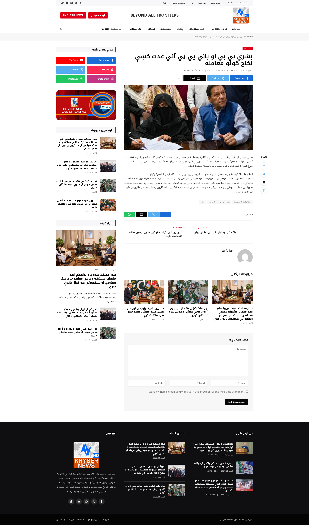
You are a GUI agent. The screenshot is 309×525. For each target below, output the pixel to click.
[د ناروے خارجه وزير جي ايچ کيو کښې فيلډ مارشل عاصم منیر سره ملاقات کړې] (144, 292)
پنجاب (180, 28)
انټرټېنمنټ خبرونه (112, 28)
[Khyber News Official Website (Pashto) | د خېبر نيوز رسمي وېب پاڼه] (241, 15)
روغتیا (165, 3)
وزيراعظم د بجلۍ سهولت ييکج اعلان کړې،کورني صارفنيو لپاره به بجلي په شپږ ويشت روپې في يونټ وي (213, 447)
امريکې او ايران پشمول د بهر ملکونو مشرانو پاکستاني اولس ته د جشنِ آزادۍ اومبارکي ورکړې (76, 165)
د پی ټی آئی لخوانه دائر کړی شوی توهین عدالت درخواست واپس (155, 234)
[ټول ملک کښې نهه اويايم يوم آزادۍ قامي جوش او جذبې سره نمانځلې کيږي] (188, 292)
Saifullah (227, 251)
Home (250, 36)
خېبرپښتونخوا (196, 28)
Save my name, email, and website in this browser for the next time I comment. (196, 392)
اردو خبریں (98, 15)
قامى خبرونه (216, 3)
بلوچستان (165, 28)
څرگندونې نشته (205, 70)
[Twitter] (264, 174)
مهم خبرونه (201, 3)
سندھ (151, 28)
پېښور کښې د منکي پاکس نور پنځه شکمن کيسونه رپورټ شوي (213, 465)
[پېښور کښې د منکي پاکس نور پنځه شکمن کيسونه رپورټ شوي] (244, 467)
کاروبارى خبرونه (179, 3)
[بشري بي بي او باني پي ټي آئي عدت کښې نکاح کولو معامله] (188, 117)
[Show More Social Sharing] (179, 78)
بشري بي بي (224, 202)
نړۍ (191, 3)
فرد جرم (212, 202)
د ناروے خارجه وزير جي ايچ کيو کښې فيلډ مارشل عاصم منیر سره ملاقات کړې (145, 311)
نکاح (203, 202)
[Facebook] (264, 166)
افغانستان (136, 28)
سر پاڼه (106, 519)
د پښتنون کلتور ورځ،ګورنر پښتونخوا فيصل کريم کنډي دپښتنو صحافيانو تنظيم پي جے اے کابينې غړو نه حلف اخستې (213, 485)
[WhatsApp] (264, 190)
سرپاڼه (236, 28)
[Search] (61, 29)
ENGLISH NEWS (73, 15)
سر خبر (113, 269)
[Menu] (247, 29)
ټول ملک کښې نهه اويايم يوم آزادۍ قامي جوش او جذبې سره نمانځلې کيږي (188, 311)
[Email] (264, 182)
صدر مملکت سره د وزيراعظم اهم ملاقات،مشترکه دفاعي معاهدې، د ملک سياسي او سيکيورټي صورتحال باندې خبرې (233, 313)
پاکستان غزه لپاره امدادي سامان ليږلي (215, 232)
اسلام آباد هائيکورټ (242, 202)
